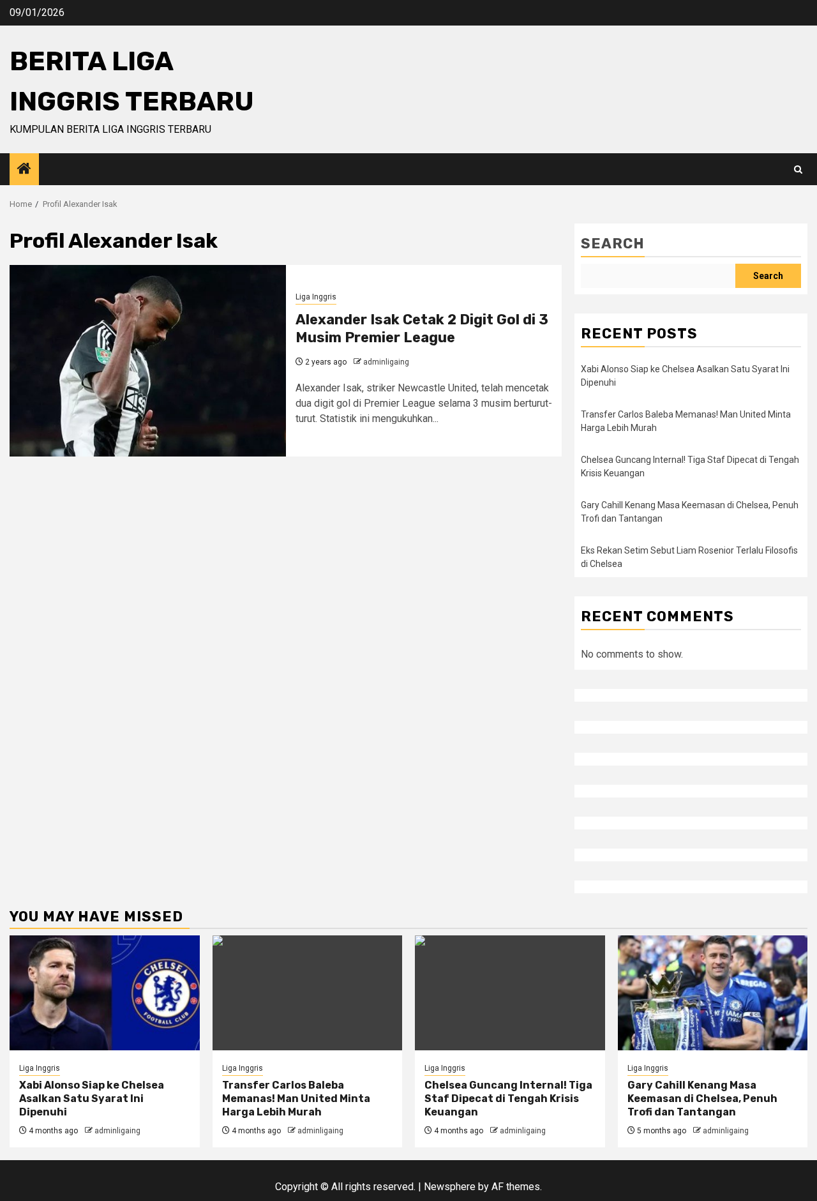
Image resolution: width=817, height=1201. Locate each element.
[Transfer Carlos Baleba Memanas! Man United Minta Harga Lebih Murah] (308, 992)
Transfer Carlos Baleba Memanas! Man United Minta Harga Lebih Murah (296, 1098)
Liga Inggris (316, 296)
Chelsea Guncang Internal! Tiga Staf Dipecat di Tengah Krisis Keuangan (508, 1098)
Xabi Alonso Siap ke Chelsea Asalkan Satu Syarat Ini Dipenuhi (91, 1098)
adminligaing (386, 362)
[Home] (24, 170)
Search (613, 243)
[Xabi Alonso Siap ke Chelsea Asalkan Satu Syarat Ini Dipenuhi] (105, 992)
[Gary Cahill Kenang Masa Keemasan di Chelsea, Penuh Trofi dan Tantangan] (713, 992)
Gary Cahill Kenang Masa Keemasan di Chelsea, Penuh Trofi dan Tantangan (702, 1098)
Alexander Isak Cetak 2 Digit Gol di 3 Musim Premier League (422, 329)
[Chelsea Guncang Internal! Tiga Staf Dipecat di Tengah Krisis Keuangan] (510, 992)
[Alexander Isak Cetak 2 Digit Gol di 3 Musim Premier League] (148, 361)
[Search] (798, 169)
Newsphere (450, 1187)
